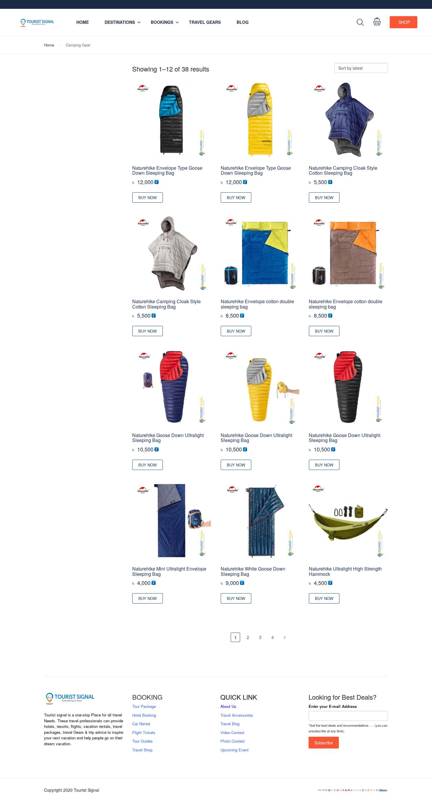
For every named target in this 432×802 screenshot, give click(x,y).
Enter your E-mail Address (333, 706)
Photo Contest (232, 741)
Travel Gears (205, 22)
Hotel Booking (144, 715)
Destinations (120, 22)
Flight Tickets (143, 732)
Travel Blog (230, 723)
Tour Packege (144, 706)
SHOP (404, 22)
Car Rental (141, 723)
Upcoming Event (234, 750)
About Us (228, 706)
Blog (243, 22)
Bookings (162, 22)
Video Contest (232, 732)
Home (82, 22)
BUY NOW (147, 197)
